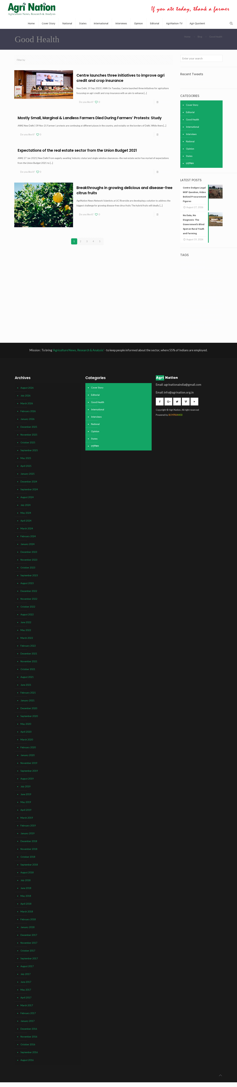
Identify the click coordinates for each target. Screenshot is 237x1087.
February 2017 (28, 1013)
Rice (202, 324)
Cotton (192, 288)
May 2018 (25, 896)
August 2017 (27, 966)
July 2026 (25, 395)
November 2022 (28, 598)
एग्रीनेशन (190, 163)
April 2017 (25, 997)
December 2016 (28, 1028)
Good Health (192, 119)
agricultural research (192, 262)
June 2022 (25, 622)
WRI (212, 330)
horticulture (210, 304)
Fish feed (206, 299)
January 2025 (27, 473)
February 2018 (28, 919)
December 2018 (28, 841)
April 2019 (25, 810)
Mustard (184, 315)
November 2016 (28, 1036)
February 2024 (28, 536)
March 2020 (26, 739)
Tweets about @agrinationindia (196, 81)
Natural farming (216, 315)
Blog (200, 36)
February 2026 (28, 411)
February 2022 (28, 645)
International (192, 126)
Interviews (191, 134)
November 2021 (28, 661)
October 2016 (27, 1044)
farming (184, 298)
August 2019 (27, 778)
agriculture (192, 267)
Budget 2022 (195, 278)
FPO (191, 304)
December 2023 (28, 552)
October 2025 (27, 442)
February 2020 (28, 747)
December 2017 (28, 935)
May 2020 (25, 724)
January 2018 (27, 927)
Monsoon (211, 309)
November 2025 (28, 434)
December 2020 (28, 708)
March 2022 (26, 638)
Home (187, 36)
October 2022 (27, 606)
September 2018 (29, 864)
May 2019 (25, 802)
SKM (194, 330)
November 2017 (28, 942)
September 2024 (29, 489)
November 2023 (28, 559)
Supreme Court (203, 330)
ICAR (219, 304)
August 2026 (27, 387)
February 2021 (28, 692)
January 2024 (27, 544)
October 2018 (27, 856)
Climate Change (209, 278)
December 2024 (28, 481)
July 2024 (25, 505)
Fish (191, 299)
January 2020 (27, 755)
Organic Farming (196, 320)
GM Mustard (198, 304)
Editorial (190, 112)
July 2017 (25, 974)
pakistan (218, 320)
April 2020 (25, 731)
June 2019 (25, 794)
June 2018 (25, 888)
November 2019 (28, 763)
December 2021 (28, 653)
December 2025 (28, 426)
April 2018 (25, 903)
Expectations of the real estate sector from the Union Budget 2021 (77, 150)
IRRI (190, 310)
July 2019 (25, 786)
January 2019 (27, 833)
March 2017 (26, 1005)
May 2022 (25, 630)
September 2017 (29, 958)
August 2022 (27, 614)
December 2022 (28, 591)
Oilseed (184, 319)
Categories (37, 60)
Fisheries (197, 299)
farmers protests (207, 293)
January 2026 (27, 419)
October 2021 (27, 669)
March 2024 (26, 528)
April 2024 (25, 520)
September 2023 (29, 575)
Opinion (190, 148)
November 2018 (28, 849)
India (184, 309)
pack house (209, 320)
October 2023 (27, 567)
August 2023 (27, 583)
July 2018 (25, 880)
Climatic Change (205, 283)
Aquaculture (192, 273)
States (189, 156)
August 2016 (27, 1060)
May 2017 (25, 989)
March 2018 (26, 911)
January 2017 (27, 1021)
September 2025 (29, 450)
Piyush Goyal (185, 325)
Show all (166, 60)
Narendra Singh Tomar (198, 315)
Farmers (193, 293)
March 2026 (26, 403)
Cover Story (192, 105)
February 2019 (28, 825)
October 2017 (27, 950)
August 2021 (27, 677)
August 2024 (27, 497)
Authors (71, 60)
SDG (189, 330)
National (190, 141)
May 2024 (25, 512)
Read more (165, 102)
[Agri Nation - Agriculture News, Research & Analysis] (31, 9)
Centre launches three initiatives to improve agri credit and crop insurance (120, 78)
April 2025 (25, 466)
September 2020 (29, 716)
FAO (198, 288)
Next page (114, 241)
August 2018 (27, 872)
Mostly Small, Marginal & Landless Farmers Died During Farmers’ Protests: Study (90, 117)
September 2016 (29, 1052)
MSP (219, 309)
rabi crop (195, 325)
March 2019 (26, 817)
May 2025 (25, 458)
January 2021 (27, 700)
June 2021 (25, 684)
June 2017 (25, 982)
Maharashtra (199, 309)
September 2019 (29, 770)
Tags (55, 60)
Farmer (207, 288)
